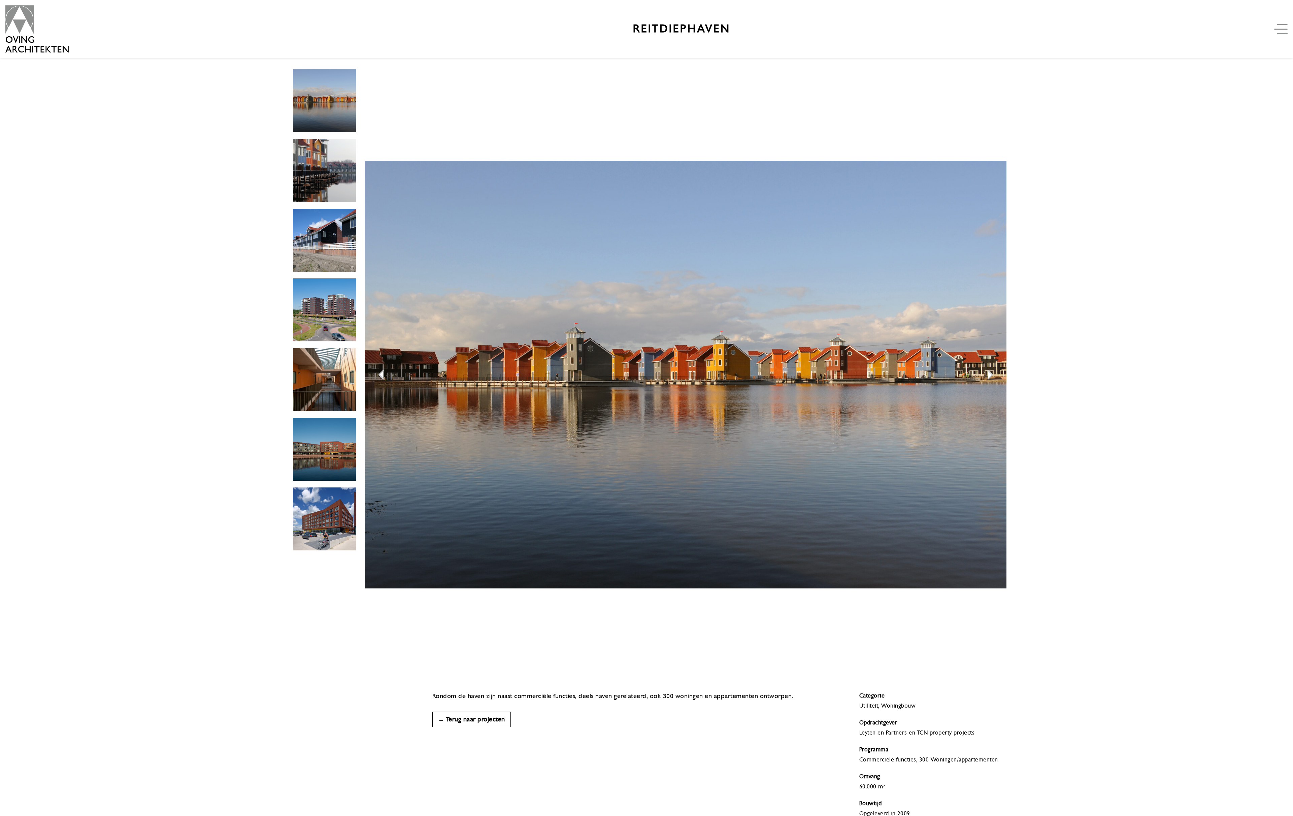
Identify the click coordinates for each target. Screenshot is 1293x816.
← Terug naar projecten (471, 719)
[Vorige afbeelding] (381, 374)
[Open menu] (1282, 29)
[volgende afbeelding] (990, 374)
